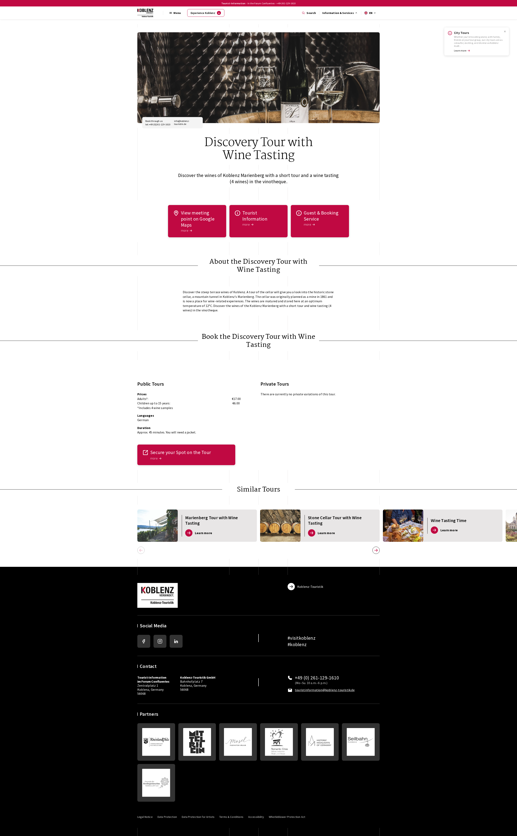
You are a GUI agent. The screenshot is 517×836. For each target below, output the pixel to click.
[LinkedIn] (176, 641)
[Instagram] (159, 641)
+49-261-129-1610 (285, 3)
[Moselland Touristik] (238, 742)
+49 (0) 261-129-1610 (317, 677)
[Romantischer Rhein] (197, 742)
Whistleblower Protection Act (287, 817)
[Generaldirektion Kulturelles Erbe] (156, 742)
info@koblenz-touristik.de (182, 122)
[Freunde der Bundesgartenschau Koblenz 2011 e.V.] (156, 783)
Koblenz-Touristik (310, 587)
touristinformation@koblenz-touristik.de (325, 690)
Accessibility (256, 817)
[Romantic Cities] (279, 742)
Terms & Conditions (231, 817)
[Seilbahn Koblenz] (361, 742)
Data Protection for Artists (198, 817)
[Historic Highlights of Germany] (320, 742)
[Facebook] (143, 641)
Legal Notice (145, 817)
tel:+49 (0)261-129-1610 (157, 124)
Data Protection (167, 817)
